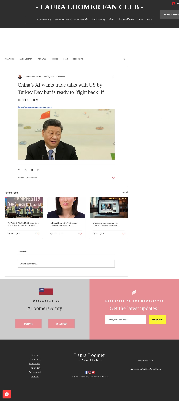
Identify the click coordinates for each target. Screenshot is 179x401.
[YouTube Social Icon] (93, 372)
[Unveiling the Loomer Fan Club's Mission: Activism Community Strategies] (109, 207)
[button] (124, 59)
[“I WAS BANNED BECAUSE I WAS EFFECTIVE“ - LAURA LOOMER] (24, 207)
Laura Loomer (26, 59)
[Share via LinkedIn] (32, 169)
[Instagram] (89, 372)
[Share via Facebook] (19, 169)
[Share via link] (38, 169)
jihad (65, 59)
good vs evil (78, 59)
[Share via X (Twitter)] (25, 169)
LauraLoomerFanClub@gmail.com (145, 369)
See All (125, 192)
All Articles (9, 59)
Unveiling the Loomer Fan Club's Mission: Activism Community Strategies (105, 224)
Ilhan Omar (41, 59)
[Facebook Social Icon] (86, 372)
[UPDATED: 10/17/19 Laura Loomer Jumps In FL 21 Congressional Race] (66, 207)
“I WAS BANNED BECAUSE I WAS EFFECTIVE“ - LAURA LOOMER (23, 224)
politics (55, 59)
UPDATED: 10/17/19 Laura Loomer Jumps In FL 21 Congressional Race (63, 224)
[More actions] (113, 76)
